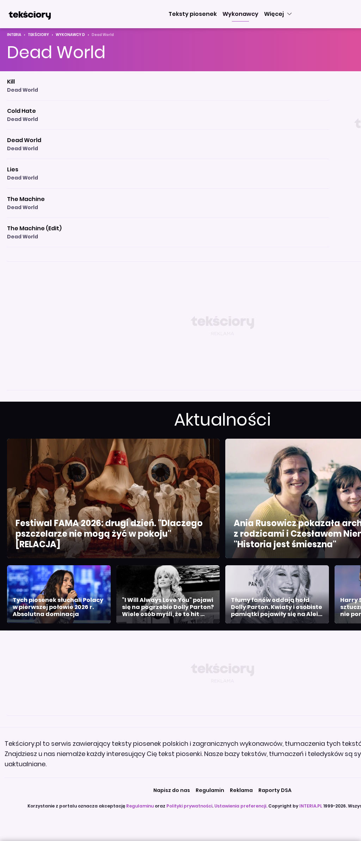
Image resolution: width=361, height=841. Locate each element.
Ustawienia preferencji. (240, 806)
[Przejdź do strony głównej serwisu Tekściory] (29, 14)
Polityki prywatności (189, 806)
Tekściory (38, 34)
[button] (193, 14)
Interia (14, 34)
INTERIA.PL (310, 806)
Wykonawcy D (70, 34)
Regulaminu (140, 806)
